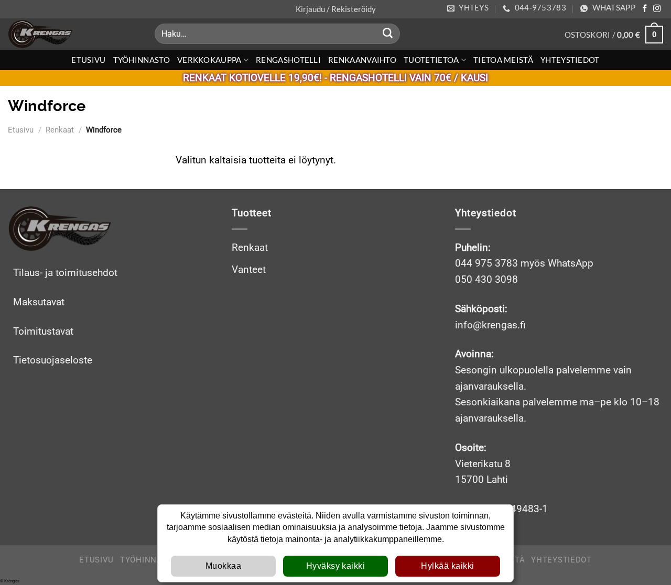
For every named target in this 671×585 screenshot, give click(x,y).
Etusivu (88, 59)
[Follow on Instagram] (657, 9)
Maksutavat (38, 302)
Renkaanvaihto (362, 59)
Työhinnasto (141, 59)
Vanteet (249, 269)
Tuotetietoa (431, 59)
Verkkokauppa (209, 59)
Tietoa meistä (503, 59)
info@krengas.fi (490, 325)
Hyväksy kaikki (335, 565)
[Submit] (387, 34)
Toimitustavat (43, 331)
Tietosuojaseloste (52, 360)
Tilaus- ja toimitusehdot (65, 273)
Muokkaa (223, 565)
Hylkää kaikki (447, 565)
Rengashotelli (288, 59)
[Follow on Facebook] (644, 9)
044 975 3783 (486, 263)
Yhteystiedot (570, 59)
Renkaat (60, 130)
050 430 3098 (486, 279)
